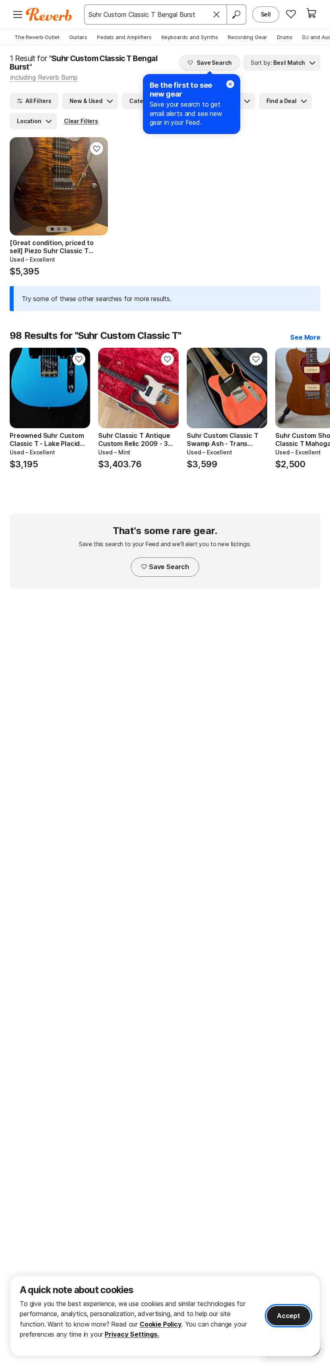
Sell (266, 14)
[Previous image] (20, 388)
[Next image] (78, 388)
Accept (288, 1316)
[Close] (216, 14)
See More (305, 337)
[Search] (236, 14)
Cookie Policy (161, 1324)
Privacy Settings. (132, 1334)
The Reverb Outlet (37, 37)
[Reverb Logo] (49, 14)
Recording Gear (247, 37)
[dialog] (165, 1315)
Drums (285, 37)
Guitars (78, 37)
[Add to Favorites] (96, 148)
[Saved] (291, 13)
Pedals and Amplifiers (124, 37)
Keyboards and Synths (189, 37)
